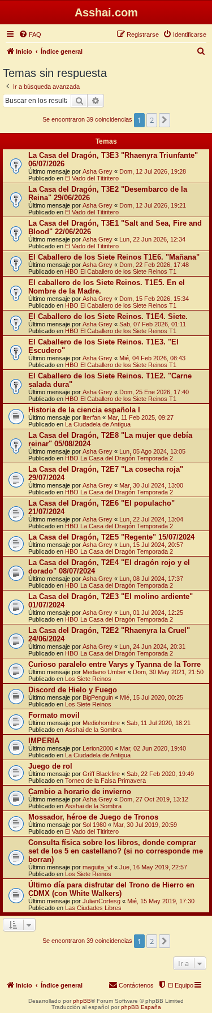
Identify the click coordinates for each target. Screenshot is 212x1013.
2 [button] (152, 120)
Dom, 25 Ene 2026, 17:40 (154, 392)
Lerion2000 (98, 748)
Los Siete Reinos (88, 678)
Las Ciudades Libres (93, 907)
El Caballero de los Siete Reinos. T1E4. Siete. (108, 316)
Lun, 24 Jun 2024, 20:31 (152, 646)
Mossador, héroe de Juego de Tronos (93, 817)
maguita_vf (98, 867)
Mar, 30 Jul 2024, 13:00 (151, 485)
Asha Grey (98, 171)
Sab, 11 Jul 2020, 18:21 (159, 722)
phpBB (82, 1001)
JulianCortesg (101, 901)
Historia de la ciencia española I (84, 410)
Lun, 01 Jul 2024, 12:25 (151, 612)
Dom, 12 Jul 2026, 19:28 (152, 171)
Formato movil (54, 715)
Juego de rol (50, 766)
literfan (92, 417)
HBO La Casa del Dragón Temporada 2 (119, 458)
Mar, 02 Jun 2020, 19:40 (153, 748)
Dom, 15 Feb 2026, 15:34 (154, 298)
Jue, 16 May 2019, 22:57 (153, 867)
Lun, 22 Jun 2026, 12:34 (152, 239)
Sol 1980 (94, 824)
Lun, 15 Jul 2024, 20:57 (151, 544)
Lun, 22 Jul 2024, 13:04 (151, 519)
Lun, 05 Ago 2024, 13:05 (152, 451)
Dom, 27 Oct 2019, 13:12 (153, 799)
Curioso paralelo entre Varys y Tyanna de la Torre (114, 664)
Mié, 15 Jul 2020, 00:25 (151, 697)
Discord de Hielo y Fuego (72, 690)
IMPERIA (43, 740)
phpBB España (141, 1007)
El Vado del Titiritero (92, 178)
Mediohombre (101, 722)
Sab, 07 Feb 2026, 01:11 (152, 324)
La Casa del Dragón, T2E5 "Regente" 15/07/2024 (111, 537)
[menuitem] (30, 34)
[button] (164, 120)
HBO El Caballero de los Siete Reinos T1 (120, 271)
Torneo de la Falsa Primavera (105, 780)
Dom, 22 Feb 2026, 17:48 (154, 264)
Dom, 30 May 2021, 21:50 (168, 672)
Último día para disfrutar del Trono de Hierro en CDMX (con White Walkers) (111, 889)
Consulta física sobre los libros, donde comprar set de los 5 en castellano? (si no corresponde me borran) (115, 851)
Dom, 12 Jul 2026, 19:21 (152, 205)
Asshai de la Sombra (93, 729)
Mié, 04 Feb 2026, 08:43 (152, 358)
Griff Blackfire (101, 773)
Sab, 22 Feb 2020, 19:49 (160, 773)
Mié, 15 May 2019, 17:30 (160, 901)
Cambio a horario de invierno (79, 791)
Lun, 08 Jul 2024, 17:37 (151, 578)
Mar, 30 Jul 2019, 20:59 (145, 824)
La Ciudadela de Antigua (98, 424)
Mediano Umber (104, 672)
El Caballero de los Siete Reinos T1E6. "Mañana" (114, 257)
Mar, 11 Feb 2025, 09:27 (140, 417)
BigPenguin (98, 697)
